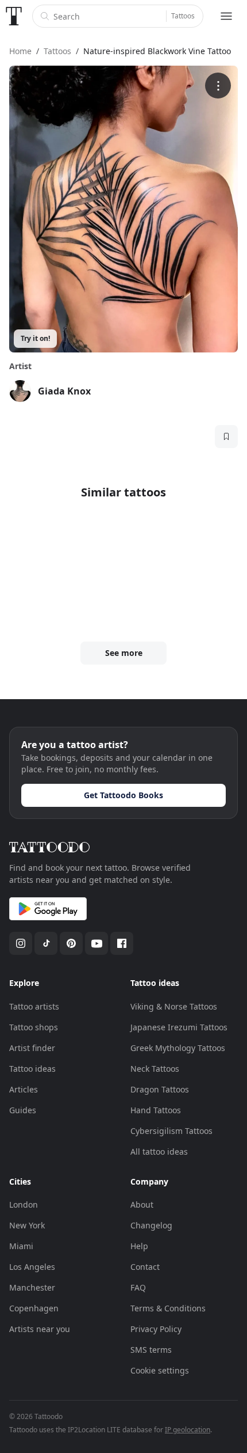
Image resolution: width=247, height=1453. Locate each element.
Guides (22, 1110)
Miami (21, 1245)
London (23, 1204)
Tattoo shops (33, 1027)
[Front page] (14, 16)
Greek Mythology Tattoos (177, 1047)
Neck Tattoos (154, 1068)
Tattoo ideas (32, 1068)
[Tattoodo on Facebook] (121, 943)
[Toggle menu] (226, 16)
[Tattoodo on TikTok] (45, 943)
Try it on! (35, 338)
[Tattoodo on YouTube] (96, 943)
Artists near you (39, 1328)
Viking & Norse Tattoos (173, 1006)
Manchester (32, 1287)
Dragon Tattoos (159, 1089)
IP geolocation (187, 1430)
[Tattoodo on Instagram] (20, 943)
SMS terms (151, 1349)
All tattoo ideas (159, 1151)
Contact (145, 1266)
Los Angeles (32, 1266)
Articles (23, 1089)
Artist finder (32, 1047)
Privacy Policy (156, 1328)
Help (139, 1245)
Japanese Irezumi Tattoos (178, 1027)
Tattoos (183, 16)
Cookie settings (159, 1370)
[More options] (218, 85)
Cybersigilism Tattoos (171, 1130)
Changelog (151, 1225)
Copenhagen (34, 1308)
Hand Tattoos (155, 1110)
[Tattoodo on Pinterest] (71, 943)
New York (27, 1225)
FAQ (138, 1287)
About (141, 1204)
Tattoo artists (34, 1006)
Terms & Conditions (168, 1308)
